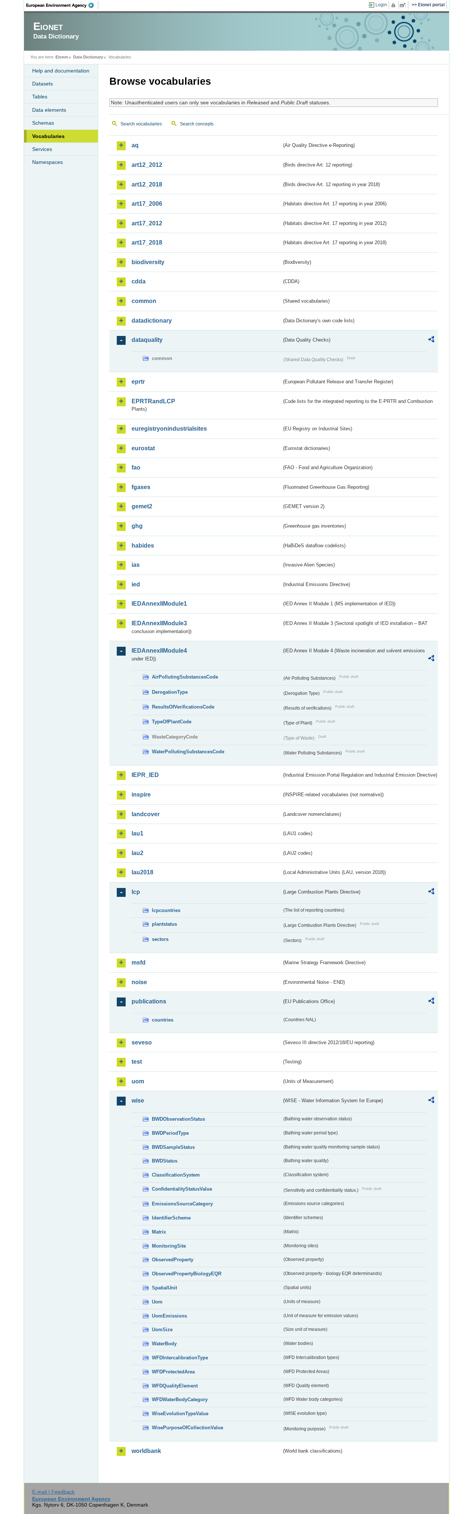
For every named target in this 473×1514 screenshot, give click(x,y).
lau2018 (142, 872)
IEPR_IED (145, 775)
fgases (141, 487)
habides (143, 545)
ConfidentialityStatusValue (182, 1189)
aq (135, 145)
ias (136, 565)
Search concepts (197, 124)
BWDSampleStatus (173, 1147)
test (137, 1062)
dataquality (147, 340)
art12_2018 (147, 184)
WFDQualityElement (175, 1386)
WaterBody (164, 1343)
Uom (157, 1302)
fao (136, 467)
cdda (139, 281)
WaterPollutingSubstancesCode (188, 751)
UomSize (162, 1329)
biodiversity (148, 262)
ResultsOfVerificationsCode (183, 707)
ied (136, 584)
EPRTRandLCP (153, 401)
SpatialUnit (164, 1288)
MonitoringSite (169, 1246)
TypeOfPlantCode (171, 721)
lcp (136, 892)
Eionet (61, 57)
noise (139, 982)
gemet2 (142, 506)
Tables (39, 97)
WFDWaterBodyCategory (180, 1399)
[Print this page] (394, 5)
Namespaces (47, 162)
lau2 (137, 853)
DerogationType (170, 692)
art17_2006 (147, 204)
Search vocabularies (141, 124)
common (144, 301)
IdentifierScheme (171, 1218)
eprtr (138, 381)
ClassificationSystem (176, 1175)
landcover (146, 814)
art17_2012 (147, 223)
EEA (62, 5)
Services (42, 149)
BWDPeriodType (170, 1133)
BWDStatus (164, 1161)
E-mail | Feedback (53, 1492)
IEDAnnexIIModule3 (159, 623)
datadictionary (152, 320)
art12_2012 (147, 165)
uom (138, 1081)
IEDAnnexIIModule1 (159, 603)
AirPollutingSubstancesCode (185, 677)
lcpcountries (166, 910)
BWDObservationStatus (178, 1119)
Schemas (43, 123)
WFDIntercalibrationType (180, 1357)
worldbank (146, 1451)
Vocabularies (48, 136)
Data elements (49, 110)
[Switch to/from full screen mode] (404, 5)
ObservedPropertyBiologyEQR (186, 1273)
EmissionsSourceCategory (182, 1204)
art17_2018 (147, 242)
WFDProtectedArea (173, 1372)
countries (162, 1020)
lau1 (137, 833)
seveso (142, 1042)
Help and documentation (60, 71)
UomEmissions (169, 1316)
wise (138, 1100)
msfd (139, 962)
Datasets (42, 84)
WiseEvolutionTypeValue (180, 1413)
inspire (141, 794)
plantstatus (164, 924)
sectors (160, 939)
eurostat (143, 448)
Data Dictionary (88, 57)
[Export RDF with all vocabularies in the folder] (431, 340)
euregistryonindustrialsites (169, 428)
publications (149, 1001)
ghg (137, 526)
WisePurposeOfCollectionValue (187, 1427)
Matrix (159, 1232)
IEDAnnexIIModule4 (159, 650)
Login (381, 5)
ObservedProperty (172, 1259)
